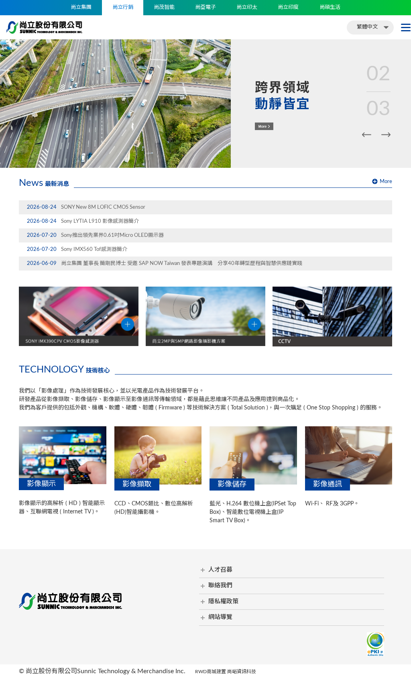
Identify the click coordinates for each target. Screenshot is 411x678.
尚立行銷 (122, 7)
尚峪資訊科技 (241, 671)
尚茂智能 (164, 7)
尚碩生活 (329, 7)
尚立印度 (288, 7)
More (386, 181)
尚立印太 (246, 7)
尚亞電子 (205, 7)
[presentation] (366, 135)
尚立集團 (81, 7)
